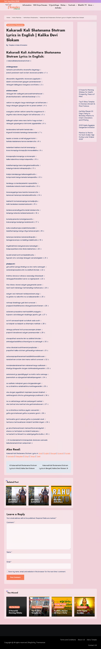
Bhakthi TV (82, 5)
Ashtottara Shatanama (15, 25)
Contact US (92, 645)
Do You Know (14, 607)
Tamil (38, 456)
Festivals (72, 5)
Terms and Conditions (68, 640)
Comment (11, 522)
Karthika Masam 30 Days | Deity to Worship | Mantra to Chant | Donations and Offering (86, 115)
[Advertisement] (87, 53)
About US (81, 640)
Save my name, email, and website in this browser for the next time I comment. (37, 572)
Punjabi (67, 453)
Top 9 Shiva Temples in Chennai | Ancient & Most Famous (87, 104)
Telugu (32, 456)
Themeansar (40, 642)
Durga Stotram (60, 604)
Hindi (40, 453)
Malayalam (19, 456)
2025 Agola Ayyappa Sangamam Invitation (87, 126)
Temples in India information (18, 45)
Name (9, 552)
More (90, 5)
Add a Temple (92, 640)
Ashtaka (58, 8)
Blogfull (30, 642)
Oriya (27, 456)
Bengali (53, 453)
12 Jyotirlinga (54, 5)
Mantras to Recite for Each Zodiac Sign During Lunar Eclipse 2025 (86, 136)
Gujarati (60, 453)
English (46, 453)
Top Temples (36, 607)
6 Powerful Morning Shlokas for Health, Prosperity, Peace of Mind (87, 93)
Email (9, 562)
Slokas (63, 5)
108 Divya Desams (40, 5)
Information (27, 5)
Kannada (10, 456)
